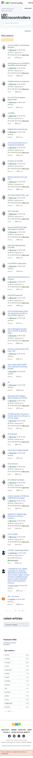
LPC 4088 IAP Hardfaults (16, 480)
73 (19, 611)
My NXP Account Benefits (21, 732)
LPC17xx (7, 655)
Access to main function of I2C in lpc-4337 (18, 350)
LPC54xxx (7, 692)
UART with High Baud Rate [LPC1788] (16, 246)
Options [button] (27, 31)
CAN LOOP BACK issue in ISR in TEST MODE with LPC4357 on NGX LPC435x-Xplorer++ (18, 313)
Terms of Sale (22, 740)
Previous (5, 711)
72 (15, 611)
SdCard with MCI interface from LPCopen (19, 278)
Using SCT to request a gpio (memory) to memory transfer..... (17, 516)
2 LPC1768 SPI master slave (17, 264)
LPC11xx (7, 666)
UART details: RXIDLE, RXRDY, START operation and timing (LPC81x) (17, 367)
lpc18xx (7, 696)
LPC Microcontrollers (10, 643)
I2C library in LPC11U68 (15, 161)
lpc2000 (7, 707)
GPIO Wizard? (12, 434)
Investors (22, 730)
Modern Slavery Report (7, 742)
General (7, 685)
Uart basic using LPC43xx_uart (18, 195)
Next (12, 711)
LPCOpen (7, 662)
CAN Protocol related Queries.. (18, 450)
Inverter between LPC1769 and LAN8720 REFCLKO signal (18, 497)
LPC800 (7, 677)
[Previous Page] (7, 610)
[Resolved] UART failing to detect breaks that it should (17, 397)
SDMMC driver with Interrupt (17, 129)
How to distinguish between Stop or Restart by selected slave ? (17, 331)
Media (29, 730)
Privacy (8, 740)
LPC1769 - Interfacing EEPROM (18, 550)
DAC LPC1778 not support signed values (16, 99)
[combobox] (16, 23)
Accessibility (17, 742)
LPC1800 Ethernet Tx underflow (18, 82)
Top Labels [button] (9, 650)
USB (6, 688)
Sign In (30, 3)
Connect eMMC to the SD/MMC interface (18, 46)
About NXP (5, 730)
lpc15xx (7, 700)
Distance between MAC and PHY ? (17, 178)
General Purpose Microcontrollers (7, 10)
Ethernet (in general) (15, 295)
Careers (14, 730)
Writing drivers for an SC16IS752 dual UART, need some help (18, 64)
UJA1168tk (11, 113)
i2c (9, 382)
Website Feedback (27, 742)
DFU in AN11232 (13, 534)
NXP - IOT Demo (13, 597)
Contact (6, 732)
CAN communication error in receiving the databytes (17, 144)
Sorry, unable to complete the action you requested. (14, 753)
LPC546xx (7, 681)
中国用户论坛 (8, 703)
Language (28, 8)
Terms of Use (14, 740)
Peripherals (8, 670)
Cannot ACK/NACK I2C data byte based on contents (17, 228)
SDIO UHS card (13, 464)
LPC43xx (7, 659)
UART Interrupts (13, 211)
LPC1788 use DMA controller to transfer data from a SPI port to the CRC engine (19, 416)
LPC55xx (7, 674)
